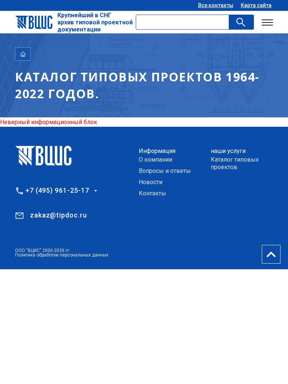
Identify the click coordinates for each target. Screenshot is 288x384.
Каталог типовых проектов (235, 163)
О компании (155, 159)
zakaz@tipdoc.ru (58, 215)
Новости (150, 182)
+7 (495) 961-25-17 (57, 190)
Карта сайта (256, 5)
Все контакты (215, 5)
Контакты (152, 193)
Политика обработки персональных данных (61, 255)
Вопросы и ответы (165, 170)
